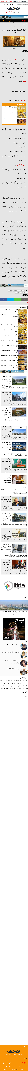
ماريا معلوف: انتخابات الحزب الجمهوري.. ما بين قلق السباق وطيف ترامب (11, 662)
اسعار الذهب (22, 290)
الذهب (14, 59)
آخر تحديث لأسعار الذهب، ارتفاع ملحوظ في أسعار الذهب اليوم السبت (10, 107)
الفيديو (25, 596)
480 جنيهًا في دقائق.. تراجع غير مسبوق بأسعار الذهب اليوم (9, 361)
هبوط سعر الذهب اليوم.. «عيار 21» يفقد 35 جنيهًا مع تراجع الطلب (9, 356)
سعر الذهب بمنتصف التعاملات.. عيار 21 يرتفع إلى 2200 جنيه (10, 330)
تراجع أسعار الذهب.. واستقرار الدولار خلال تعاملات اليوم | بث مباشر (10, 113)
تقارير (10, 21)
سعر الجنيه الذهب (21, 165)
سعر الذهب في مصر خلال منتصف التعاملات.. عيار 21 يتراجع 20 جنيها (9, 366)
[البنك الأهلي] (14, 286)
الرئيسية (24, 21)
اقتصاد (24, 23)
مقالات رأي (23, 641)
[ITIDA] (14, 586)
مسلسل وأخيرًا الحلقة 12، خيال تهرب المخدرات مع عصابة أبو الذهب (10, 346)
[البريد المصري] (14, 629)
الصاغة (24, 81)
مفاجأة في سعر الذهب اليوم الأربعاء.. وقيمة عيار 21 (10, 335)
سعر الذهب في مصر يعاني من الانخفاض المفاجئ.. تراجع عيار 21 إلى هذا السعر (9, 341)
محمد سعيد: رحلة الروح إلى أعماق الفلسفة (12, 644)
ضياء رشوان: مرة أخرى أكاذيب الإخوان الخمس (10, 652)
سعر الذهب (22, 100)
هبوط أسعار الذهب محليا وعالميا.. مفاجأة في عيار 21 (10, 119)
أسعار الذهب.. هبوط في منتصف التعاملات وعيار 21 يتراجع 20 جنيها (10, 351)
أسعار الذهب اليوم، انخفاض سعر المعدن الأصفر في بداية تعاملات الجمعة (9, 325)
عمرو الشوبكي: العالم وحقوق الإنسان (13, 669)
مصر (17, 21)
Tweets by (25, 698)
